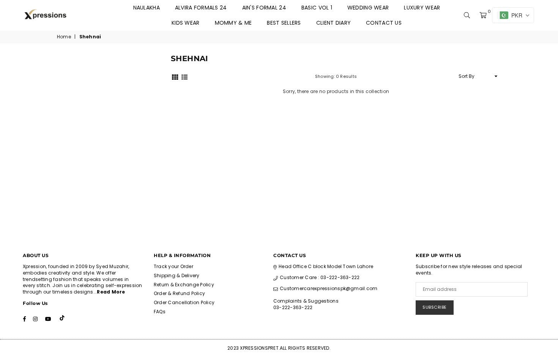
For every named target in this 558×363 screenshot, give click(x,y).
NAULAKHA (146, 7)
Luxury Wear (422, 7)
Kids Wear (186, 23)
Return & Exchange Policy (184, 284)
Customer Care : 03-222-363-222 (319, 277)
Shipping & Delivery (177, 275)
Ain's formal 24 (264, 7)
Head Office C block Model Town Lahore (326, 266)
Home (64, 37)
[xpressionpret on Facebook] (24, 318)
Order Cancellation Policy (184, 302)
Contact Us (384, 23)
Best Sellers (284, 23)
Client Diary (333, 23)
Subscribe (434, 307)
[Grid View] (175, 76)
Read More (111, 292)
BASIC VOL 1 (316, 7)
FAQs (160, 311)
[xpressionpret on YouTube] (48, 318)
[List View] (184, 76)
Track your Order (173, 266)
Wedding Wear (368, 7)
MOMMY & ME (233, 23)
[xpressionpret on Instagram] (35, 318)
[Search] (466, 15)
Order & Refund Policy (179, 293)
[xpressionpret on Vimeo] (63, 318)
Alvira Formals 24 (201, 7)
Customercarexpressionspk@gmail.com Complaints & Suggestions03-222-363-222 (325, 298)
